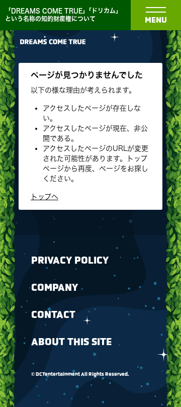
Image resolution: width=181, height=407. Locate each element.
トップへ (44, 196)
